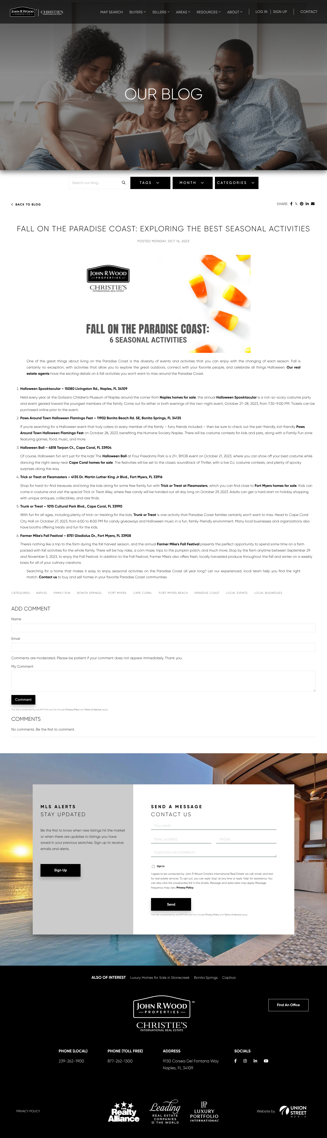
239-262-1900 (71, 1061)
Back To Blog (28, 204)
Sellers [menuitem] (159, 12)
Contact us (48, 577)
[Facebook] (291, 204)
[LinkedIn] (307, 204)
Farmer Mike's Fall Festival (178, 544)
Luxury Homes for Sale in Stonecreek (160, 977)
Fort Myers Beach (173, 592)
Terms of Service (93, 710)
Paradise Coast (207, 592)
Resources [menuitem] (207, 12)
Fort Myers (117, 592)
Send (171, 904)
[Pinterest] (301, 204)
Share (282, 204)
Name (16, 619)
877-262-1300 (120, 1061)
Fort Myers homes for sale (276, 486)
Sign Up (280, 12)
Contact (309, 12)
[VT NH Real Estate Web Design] (293, 1111)
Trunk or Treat (144, 515)
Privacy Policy (72, 710)
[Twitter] (296, 204)
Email (15, 638)
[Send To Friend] (313, 204)
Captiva (229, 977)
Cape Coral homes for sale (91, 463)
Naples (41, 592)
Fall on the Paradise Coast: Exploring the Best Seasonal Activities (163, 229)
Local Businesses (268, 592)
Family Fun (62, 592)
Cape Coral (142, 592)
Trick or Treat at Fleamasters (184, 486)
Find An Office (288, 1005)
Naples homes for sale (178, 397)
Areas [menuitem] (181, 12)
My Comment (22, 666)
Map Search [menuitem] (111, 12)
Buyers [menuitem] (136, 12)
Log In (262, 12)
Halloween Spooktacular (236, 397)
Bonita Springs (89, 592)
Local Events (237, 592)
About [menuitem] (233, 12)
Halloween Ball (114, 456)
